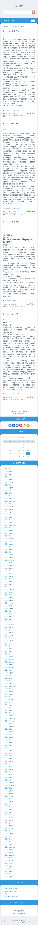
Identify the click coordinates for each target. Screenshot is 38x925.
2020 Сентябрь (10, 686)
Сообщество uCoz (11, 891)
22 (23, 453)
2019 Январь (9, 632)
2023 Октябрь (9, 785)
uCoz (20, 922)
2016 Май (8, 547)
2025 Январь (9, 825)
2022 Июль (8, 745)
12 (10, 450)
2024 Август (9, 812)
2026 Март (8, 863)
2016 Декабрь (9, 565)
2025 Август (9, 844)
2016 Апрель (9, 544)
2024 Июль (8, 809)
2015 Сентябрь (10, 525)
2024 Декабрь (9, 823)
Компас (19, 5)
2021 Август (9, 715)
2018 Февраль (9, 603)
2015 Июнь (8, 517)
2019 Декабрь (9, 662)
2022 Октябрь (9, 753)
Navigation (8, 20)
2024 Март (8, 799)
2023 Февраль (9, 764)
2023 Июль (8, 777)
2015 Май (8, 514)
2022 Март (8, 734)
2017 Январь (9, 568)
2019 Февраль (9, 635)
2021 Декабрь (9, 726)
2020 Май (8, 675)
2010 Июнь (8, 471)
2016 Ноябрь (9, 563)
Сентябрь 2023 (19, 438)
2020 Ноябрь (9, 691)
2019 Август (9, 651)
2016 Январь (9, 536)
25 (5, 457)
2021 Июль (8, 713)
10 (32, 447)
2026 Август (9, 876)
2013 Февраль (9, 506)
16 (28, 450)
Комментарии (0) (20, 115)
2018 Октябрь (9, 624)
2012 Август (9, 498)
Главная (5, 26)
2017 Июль (8, 584)
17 (32, 450)
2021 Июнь (8, 710)
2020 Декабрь (9, 694)
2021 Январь (9, 697)
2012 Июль (8, 496)
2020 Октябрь (9, 689)
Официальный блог (11, 888)
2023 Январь (9, 761)
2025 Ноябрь (9, 852)
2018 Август (9, 619)
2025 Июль (8, 842)
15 (23, 450)
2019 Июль (8, 648)
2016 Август (9, 555)
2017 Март (8, 573)
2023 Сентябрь (10, 783)
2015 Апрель (9, 512)
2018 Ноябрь (9, 627)
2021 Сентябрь (10, 718)
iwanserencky (14, 113)
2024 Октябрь (9, 817)
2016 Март (8, 541)
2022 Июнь (8, 742)
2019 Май (8, 643)
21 (19, 453)
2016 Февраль (9, 538)
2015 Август (9, 522)
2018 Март (8, 606)
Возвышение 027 (11, 314)
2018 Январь (9, 600)
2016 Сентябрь (10, 557)
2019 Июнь (8, 646)
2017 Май (8, 579)
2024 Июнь (8, 807)
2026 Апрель (9, 866)
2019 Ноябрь (9, 659)
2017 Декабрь (9, 597)
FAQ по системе (10, 894)
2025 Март (8, 831)
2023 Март (8, 766)
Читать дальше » (14, 105)
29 (23, 457)
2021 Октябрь (9, 721)
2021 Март (8, 702)
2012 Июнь (8, 493)
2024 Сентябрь (10, 815)
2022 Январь (9, 729)
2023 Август (9, 780)
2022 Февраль (9, 732)
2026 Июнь (8, 871)
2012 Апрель (9, 488)
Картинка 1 (16, 110)
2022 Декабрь (9, 758)
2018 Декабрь (9, 630)
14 (19, 450)
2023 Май (8, 772)
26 (10, 457)
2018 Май (8, 611)
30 (28, 457)
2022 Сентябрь (10, 750)
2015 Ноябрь (9, 530)
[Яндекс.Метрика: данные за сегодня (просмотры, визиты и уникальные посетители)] (28, 922)
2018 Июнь (8, 614)
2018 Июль (8, 616)
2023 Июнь (8, 774)
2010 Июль (8, 474)
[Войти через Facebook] (17, 425)
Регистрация (17, 413)
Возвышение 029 (11, 123)
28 (19, 457)
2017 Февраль (9, 571)
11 (5, 450)
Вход (23, 413)
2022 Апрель (9, 737)
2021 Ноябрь (9, 724)
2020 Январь (9, 665)
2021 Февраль (9, 699)
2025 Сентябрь (10, 847)
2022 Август (9, 748)
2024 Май (8, 804)
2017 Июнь (8, 581)
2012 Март (8, 485)
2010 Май (8, 469)
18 (5, 453)
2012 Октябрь (9, 504)
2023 (11, 26)
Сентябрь (17, 26)
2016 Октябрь (9, 560)
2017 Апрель (9, 576)
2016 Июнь (8, 549)
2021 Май (8, 707)
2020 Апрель (9, 673)
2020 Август (9, 683)
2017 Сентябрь (10, 589)
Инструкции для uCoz (12, 896)
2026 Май (8, 868)
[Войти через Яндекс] (20, 425)
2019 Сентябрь (10, 654)
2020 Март (8, 670)
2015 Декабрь (9, 533)
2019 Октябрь (9, 656)
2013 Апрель (9, 509)
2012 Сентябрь (10, 501)
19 (10, 453)
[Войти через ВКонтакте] (13, 425)
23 (28, 453)
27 (14, 457)
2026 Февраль (9, 860)
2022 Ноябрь (9, 756)
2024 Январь (9, 793)
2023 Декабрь (9, 791)
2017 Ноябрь (9, 595)
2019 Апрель (9, 640)
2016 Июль (8, 552)
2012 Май (8, 490)
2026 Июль (8, 874)
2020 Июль (8, 681)
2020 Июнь (8, 678)
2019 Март (8, 638)
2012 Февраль (9, 482)
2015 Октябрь (9, 528)
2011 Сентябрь (10, 477)
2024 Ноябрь (9, 820)
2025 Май (8, 836)
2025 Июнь (8, 839)
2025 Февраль (9, 828)
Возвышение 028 (11, 221)
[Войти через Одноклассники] (28, 425)
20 (14, 453)
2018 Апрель (9, 608)
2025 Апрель (9, 833)
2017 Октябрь (9, 592)
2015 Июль (8, 520)
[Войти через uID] (10, 425)
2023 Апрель (9, 769)
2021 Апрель (9, 705)
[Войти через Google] (24, 425)
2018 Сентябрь (10, 622)
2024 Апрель (9, 801)
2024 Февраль (9, 796)
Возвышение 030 (11, 30)
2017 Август (9, 587)
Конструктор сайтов (10, 922)
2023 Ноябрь (9, 788)
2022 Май (8, 740)
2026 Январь (9, 858)
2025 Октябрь (9, 850)
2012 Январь (9, 479)
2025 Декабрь (9, 855)
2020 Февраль (9, 667)
